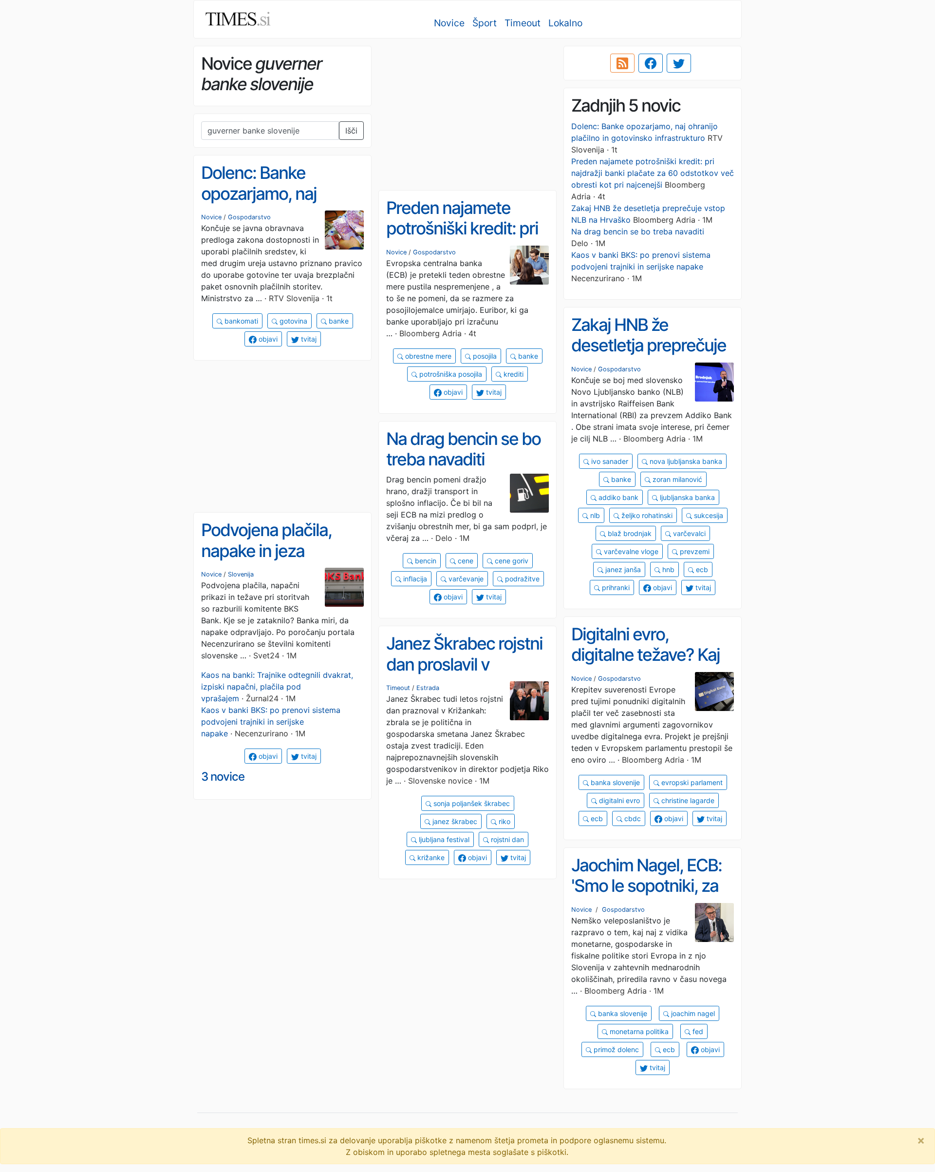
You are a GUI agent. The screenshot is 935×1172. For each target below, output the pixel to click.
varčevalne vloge (630, 551)
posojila (484, 356)
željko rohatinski (646, 515)
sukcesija (707, 515)
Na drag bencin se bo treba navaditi (637, 231)
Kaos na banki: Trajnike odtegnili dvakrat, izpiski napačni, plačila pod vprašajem (277, 686)
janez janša (622, 569)
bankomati (240, 321)
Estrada (427, 688)
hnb (667, 569)
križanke (430, 857)
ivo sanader (608, 461)
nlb (594, 515)
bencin (424, 561)
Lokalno (565, 23)
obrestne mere (427, 356)
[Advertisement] (467, 114)
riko (503, 821)
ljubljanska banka (686, 497)
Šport (484, 23)
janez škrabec (453, 821)
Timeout (523, 23)
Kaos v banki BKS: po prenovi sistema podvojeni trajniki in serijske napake (270, 721)
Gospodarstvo (249, 217)
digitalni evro (618, 800)
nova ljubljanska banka (685, 461)
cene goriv (510, 561)
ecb (701, 569)
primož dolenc (615, 1049)
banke (338, 321)
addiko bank (617, 497)
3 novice (222, 776)
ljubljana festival (443, 839)
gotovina (292, 321)
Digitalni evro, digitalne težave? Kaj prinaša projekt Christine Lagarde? (645, 665)
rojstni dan (506, 839)
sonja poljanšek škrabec (470, 803)
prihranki (615, 587)
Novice (449, 23)
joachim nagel (692, 1013)
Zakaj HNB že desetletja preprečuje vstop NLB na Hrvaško (651, 345)
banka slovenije (614, 782)
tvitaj (308, 339)
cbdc (631, 818)
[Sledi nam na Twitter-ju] (679, 63)
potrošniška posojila (449, 374)
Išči (351, 130)
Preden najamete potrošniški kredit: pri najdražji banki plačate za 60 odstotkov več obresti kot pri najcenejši (652, 173)
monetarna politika (638, 1031)
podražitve (521, 579)
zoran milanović (676, 479)
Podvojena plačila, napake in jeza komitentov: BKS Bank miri (281, 560)
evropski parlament (691, 782)
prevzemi (694, 551)
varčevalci (688, 533)
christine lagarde (686, 800)
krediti (513, 374)
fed (697, 1031)
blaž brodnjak (629, 533)
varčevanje (465, 579)
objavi (267, 339)
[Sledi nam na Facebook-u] (650, 63)
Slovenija (241, 574)
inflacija (414, 579)
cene (464, 561)
